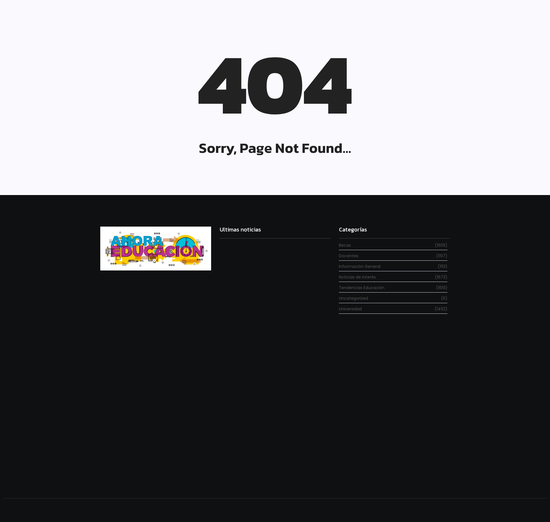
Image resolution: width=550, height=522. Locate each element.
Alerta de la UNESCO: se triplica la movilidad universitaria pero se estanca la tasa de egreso (269, 399)
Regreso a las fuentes (242, 477)
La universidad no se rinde (247, 310)
